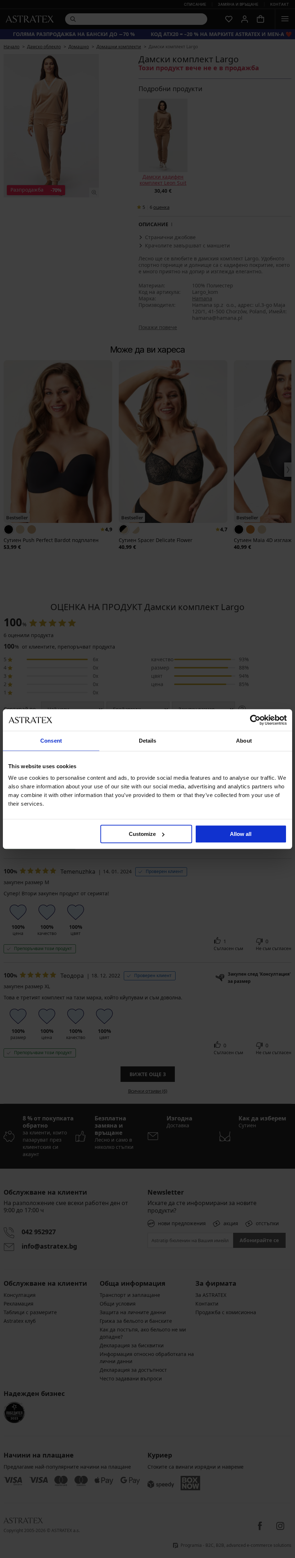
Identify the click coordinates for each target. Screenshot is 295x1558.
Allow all (240, 834)
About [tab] (244, 741)
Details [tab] (147, 741)
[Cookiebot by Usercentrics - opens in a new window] (255, 720)
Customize (142, 834)
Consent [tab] (51, 741)
